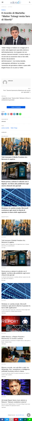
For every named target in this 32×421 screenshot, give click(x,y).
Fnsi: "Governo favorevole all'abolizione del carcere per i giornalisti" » (17, 91)
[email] (11, 419)
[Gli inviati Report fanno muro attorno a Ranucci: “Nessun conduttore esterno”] (16, 387)
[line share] (20, 114)
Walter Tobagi (14, 128)
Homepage (3, 6)
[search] (30, 2)
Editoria (10, 6)
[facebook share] (2, 114)
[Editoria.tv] (16, 2)
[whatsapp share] (17, 114)
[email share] (8, 114)
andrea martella (5, 128)
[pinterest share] (11, 114)
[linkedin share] (14, 114)
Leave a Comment (16, 107)
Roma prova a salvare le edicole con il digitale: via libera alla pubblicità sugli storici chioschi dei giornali (15, 184)
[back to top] (29, 415)
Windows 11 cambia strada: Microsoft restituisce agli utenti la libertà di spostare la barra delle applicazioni (14, 210)
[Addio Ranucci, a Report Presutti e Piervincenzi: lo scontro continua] (16, 324)
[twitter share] (5, 114)
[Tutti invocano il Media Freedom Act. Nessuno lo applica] (16, 146)
